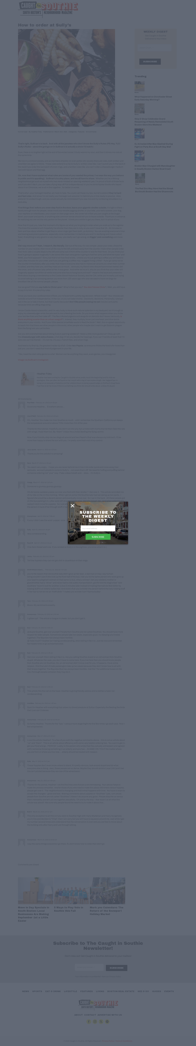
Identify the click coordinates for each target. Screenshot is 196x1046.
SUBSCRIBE (98, 536)
